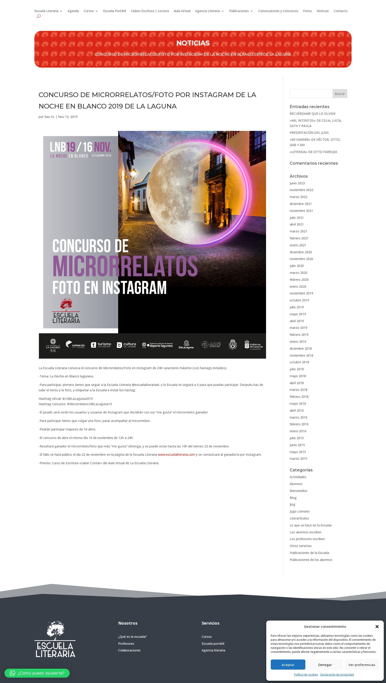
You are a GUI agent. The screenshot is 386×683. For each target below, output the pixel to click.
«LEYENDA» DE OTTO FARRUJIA (313, 152)
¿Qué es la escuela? (132, 636)
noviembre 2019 (301, 293)
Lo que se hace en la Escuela (310, 525)
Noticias (323, 11)
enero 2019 (298, 341)
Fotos (307, 11)
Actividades (298, 477)
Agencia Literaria (207, 11)
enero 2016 (298, 431)
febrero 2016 (299, 424)
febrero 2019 (299, 334)
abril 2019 (297, 321)
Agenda (73, 11)
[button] (377, 626)
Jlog (292, 504)
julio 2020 (297, 266)
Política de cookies (306, 675)
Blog (293, 498)
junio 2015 (297, 445)
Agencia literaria (213, 650)
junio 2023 (297, 183)
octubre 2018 (299, 362)
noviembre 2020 (301, 259)
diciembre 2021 (301, 204)
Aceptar (288, 664)
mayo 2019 (298, 314)
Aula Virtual (182, 11)
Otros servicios (301, 546)
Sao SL (49, 117)
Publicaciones (239, 11)
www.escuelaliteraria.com (176, 454)
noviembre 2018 (301, 355)
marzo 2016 (298, 417)
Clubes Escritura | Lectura (150, 11)
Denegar (325, 664)
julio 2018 (297, 369)
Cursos (89, 11)
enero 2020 (298, 286)
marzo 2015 (298, 458)
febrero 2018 (299, 396)
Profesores (126, 643)
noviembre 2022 (301, 190)
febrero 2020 (299, 279)
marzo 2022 (298, 197)
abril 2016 (297, 410)
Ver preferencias (361, 664)
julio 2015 (297, 438)
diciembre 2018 (301, 348)
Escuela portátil (213, 643)
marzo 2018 (298, 389)
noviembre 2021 (301, 211)
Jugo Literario (300, 511)
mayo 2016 (298, 403)
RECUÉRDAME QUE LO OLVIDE (313, 113)
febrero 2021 (299, 238)
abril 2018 (297, 383)
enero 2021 (298, 245)
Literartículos (299, 518)
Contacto (341, 11)
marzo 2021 (298, 231)
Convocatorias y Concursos (278, 11)
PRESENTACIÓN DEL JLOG (309, 132)
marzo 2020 (298, 272)
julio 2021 (297, 217)
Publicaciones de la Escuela (309, 553)
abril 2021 (297, 224)
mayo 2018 (298, 376)
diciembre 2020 (301, 252)
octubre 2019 (299, 300)
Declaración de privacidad (337, 675)
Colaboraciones (129, 650)
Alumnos (296, 484)
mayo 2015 (298, 452)
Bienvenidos (298, 491)
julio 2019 (297, 307)
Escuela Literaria (46, 11)
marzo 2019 (298, 328)
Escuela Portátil (114, 11)
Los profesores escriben (307, 539)
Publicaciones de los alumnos (311, 559)
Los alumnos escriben (305, 532)
